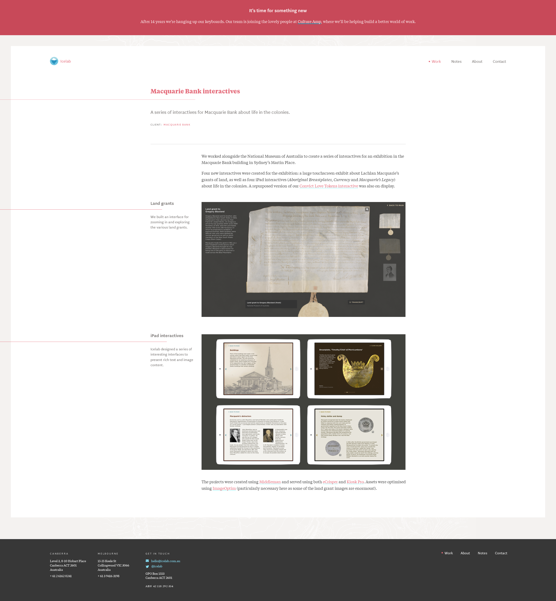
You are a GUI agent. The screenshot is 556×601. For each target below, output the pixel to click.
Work (436, 61)
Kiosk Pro (355, 481)
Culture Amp (309, 21)
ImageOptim (224, 488)
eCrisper (330, 481)
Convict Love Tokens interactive (329, 186)
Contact (499, 61)
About (477, 61)
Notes (456, 61)
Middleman (270, 481)
